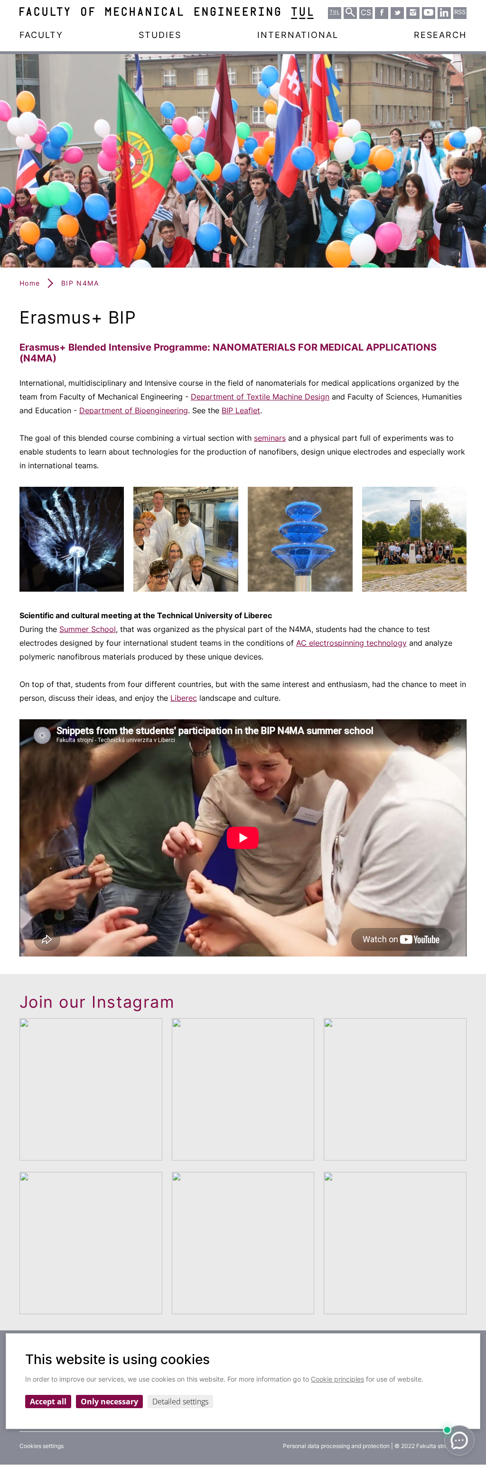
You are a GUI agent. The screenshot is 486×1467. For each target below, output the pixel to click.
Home (29, 283)
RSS (460, 12)
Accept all (48, 1401)
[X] (397, 12)
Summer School (87, 629)
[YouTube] (428, 12)
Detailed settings (180, 1401)
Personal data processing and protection (336, 1445)
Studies (160, 35)
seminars (270, 438)
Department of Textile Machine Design (260, 396)
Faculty (41, 35)
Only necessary (109, 1401)
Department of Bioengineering (133, 410)
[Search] (350, 12)
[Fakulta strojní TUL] (166, 13)
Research (440, 35)
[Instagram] (413, 12)
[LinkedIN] (444, 12)
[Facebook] (381, 12)
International (297, 35)
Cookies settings (41, 1445)
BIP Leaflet (241, 410)
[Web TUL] (334, 12)
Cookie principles (337, 1379)
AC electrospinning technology (351, 643)
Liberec (183, 698)
